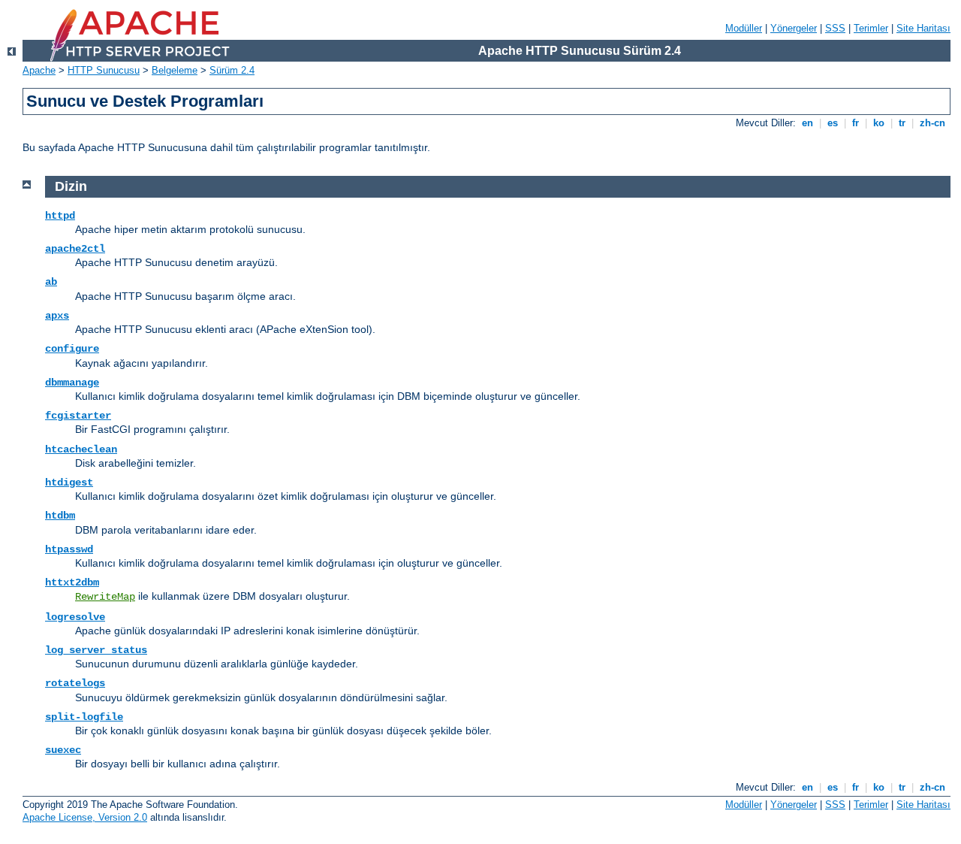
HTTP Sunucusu (104, 70)
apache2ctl (75, 249)
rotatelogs (75, 683)
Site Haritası (923, 28)
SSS (835, 28)
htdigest (69, 482)
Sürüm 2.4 (232, 70)
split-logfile (84, 717)
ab (51, 282)
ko (878, 123)
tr (902, 123)
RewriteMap (105, 597)
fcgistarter (78, 416)
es (832, 123)
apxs (57, 316)
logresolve (75, 617)
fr (855, 123)
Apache (39, 70)
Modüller (743, 28)
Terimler (871, 28)
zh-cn (932, 123)
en (807, 123)
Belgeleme (174, 70)
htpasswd (69, 549)
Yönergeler (793, 28)
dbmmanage (72, 383)
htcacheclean (81, 449)
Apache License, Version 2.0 (85, 817)
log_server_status (96, 650)
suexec (63, 750)
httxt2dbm (72, 582)
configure (72, 349)
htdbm (60, 516)
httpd (60, 216)
